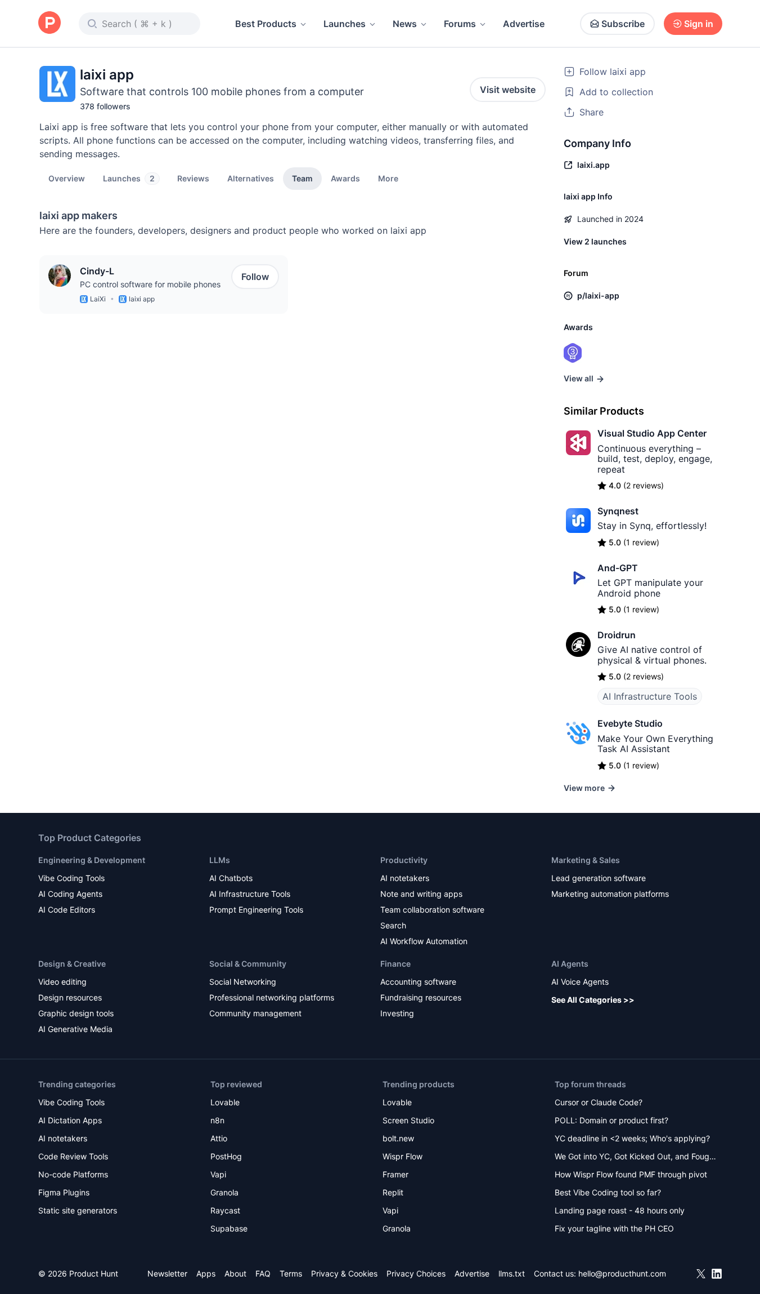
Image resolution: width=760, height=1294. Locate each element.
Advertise (524, 23)
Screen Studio (408, 1120)
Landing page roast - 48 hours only (620, 1210)
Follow (255, 276)
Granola (224, 1192)
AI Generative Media (75, 1029)
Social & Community (247, 963)
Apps (205, 1273)
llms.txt (511, 1273)
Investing (397, 1013)
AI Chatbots (231, 878)
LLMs (219, 860)
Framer (395, 1174)
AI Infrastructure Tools (649, 696)
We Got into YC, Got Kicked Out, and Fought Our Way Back (636, 1157)
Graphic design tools (76, 1013)
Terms (291, 1273)
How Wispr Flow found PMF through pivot (631, 1174)
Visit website (508, 89)
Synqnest (617, 511)
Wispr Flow (402, 1156)
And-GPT (617, 567)
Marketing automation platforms (610, 894)
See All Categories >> (593, 999)
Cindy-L (97, 271)
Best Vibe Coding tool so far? (608, 1192)
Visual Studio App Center (652, 433)
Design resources (70, 997)
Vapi (218, 1174)
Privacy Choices (416, 1273)
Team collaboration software (432, 909)
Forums (460, 23)
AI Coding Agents (70, 894)
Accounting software (418, 981)
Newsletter (167, 1273)
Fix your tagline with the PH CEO (614, 1228)
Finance (395, 963)
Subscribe (623, 23)
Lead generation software (598, 878)
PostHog (226, 1156)
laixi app (142, 299)
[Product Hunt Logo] (49, 23)
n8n (217, 1120)
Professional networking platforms (271, 997)
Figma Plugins (63, 1192)
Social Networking (242, 981)
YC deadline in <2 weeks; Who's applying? (632, 1138)
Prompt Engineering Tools (256, 909)
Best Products (265, 23)
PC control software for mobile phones (150, 284)
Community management (255, 1013)
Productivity (404, 860)
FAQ (263, 1273)
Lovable (225, 1102)
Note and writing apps (421, 894)
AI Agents (569, 963)
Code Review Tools (73, 1156)
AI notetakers (404, 878)
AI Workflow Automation (423, 941)
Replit (393, 1192)
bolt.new (398, 1138)
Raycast (225, 1210)
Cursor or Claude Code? (598, 1102)
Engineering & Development (91, 860)
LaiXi (98, 299)
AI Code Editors (66, 909)
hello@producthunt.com (622, 1273)
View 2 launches (595, 241)
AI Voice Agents (580, 981)
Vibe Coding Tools (71, 878)
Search (393, 925)
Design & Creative (72, 963)
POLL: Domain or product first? (611, 1120)
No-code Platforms (73, 1174)
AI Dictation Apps (70, 1120)
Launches (344, 23)
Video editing (62, 981)
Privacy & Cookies (344, 1273)
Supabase (229, 1228)
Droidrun (616, 635)
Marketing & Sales (585, 860)
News (405, 23)
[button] (388, 178)
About (235, 1273)
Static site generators (77, 1210)
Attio (218, 1138)
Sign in (698, 23)
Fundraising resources (420, 997)
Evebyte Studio (630, 723)
